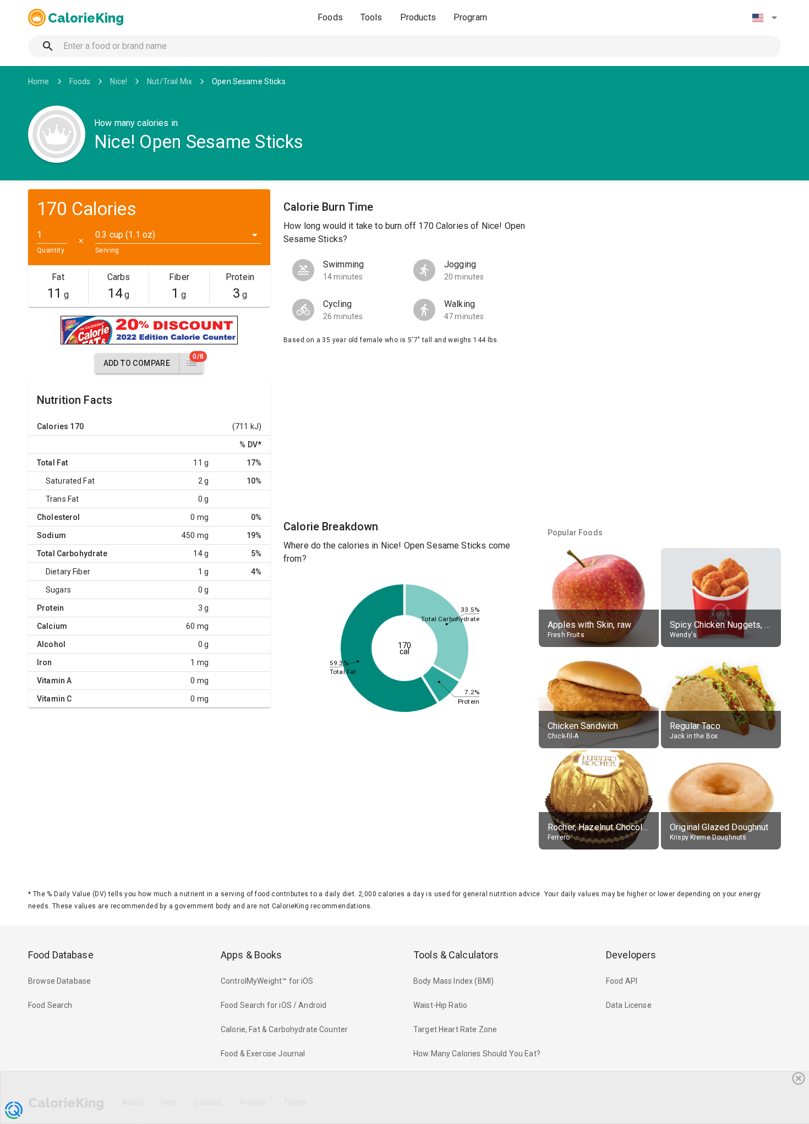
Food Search (50, 1005)
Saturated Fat (70, 480)
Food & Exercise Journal (263, 1053)
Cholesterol (58, 517)
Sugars (58, 589)
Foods (330, 17)
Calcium (52, 626)
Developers (631, 955)
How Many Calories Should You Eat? (476, 1053)
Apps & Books (251, 955)
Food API (621, 981)
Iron (44, 662)
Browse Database (59, 981)
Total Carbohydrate (72, 553)
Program (470, 17)
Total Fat (52, 462)
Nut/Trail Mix (169, 81)
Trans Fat (62, 499)
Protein (50, 608)
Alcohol (51, 644)
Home (39, 81)
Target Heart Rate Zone (455, 1029)
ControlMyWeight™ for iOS (267, 981)
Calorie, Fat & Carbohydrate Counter (284, 1029)
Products (418, 17)
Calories (52, 426)
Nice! (118, 81)
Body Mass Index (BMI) (453, 981)
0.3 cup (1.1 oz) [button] (125, 234)
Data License (629, 1005)
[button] (764, 17)
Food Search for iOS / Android (273, 1005)
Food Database (61, 955)
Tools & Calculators (456, 955)
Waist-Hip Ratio (440, 1005)
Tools (371, 17)
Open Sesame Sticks (249, 81)
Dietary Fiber (68, 571)
